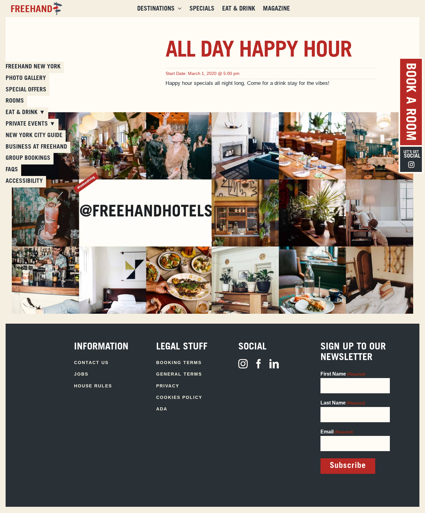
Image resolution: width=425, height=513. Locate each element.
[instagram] (243, 363)
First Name (342, 374)
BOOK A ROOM (409, 102)
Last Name (342, 402)
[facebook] (258, 363)
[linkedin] (274, 363)
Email (336, 431)
